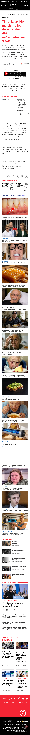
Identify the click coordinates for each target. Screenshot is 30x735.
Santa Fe (8, 704)
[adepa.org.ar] (18, 721)
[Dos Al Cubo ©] (7, 721)
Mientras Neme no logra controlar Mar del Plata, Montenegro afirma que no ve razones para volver (15, 628)
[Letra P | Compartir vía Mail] (26, 176)
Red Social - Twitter (10, 698)
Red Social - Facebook (14, 698)
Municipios (12, 14)
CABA (25, 702)
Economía (12, 702)
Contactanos (4, 698)
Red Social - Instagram (18, 698)
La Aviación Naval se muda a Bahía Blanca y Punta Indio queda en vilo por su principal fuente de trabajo (15, 622)
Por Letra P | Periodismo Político (5, 64)
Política (5, 702)
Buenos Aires (19, 702)
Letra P (5, 14)
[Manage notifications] (26, 726)
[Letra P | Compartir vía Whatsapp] (8, 176)
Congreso (23, 707)
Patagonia (16, 707)
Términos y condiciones (9, 733)
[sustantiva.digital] (25, 721)
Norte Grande (8, 707)
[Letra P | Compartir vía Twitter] (13, 176)
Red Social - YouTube (23, 698)
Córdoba (21, 704)
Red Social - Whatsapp (27, 698)
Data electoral (13, 9)
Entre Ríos (15, 704)
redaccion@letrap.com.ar (21, 731)
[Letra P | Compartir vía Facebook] (17, 176)
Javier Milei (14, 1)
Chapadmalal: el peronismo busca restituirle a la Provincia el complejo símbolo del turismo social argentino (15, 616)
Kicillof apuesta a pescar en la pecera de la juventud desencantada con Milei (13, 605)
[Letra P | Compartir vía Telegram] (22, 176)
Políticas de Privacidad (21, 733)
